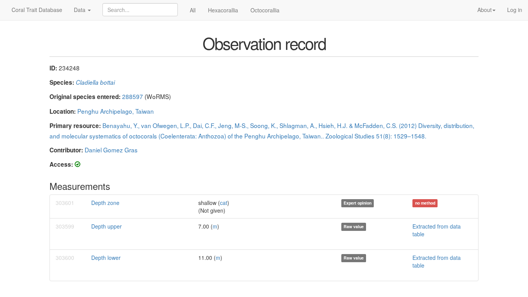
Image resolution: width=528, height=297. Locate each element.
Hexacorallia (223, 10)
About (484, 10)
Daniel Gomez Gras (111, 149)
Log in (514, 10)
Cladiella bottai (95, 82)
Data (80, 10)
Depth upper (106, 226)
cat (223, 203)
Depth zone (105, 203)
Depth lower (106, 257)
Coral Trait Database (37, 10)
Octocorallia (264, 10)
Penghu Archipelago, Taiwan (115, 111)
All (193, 10)
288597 (132, 96)
